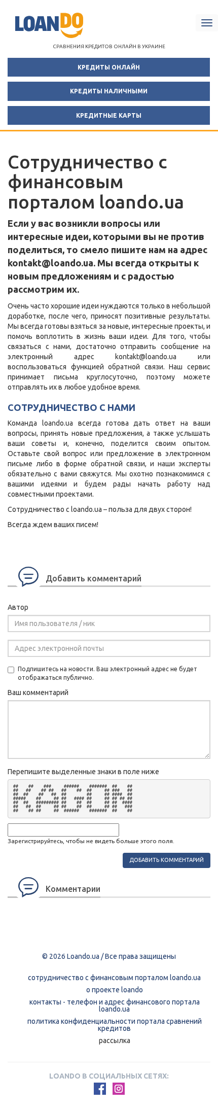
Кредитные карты (108, 115)
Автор (18, 607)
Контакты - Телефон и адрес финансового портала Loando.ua (114, 1005)
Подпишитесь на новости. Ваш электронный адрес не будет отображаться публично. (107, 673)
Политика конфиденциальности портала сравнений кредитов (114, 1024)
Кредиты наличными (109, 91)
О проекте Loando (114, 990)
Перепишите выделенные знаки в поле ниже (83, 772)
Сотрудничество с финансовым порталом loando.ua (114, 978)
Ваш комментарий (38, 692)
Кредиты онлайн (109, 67)
